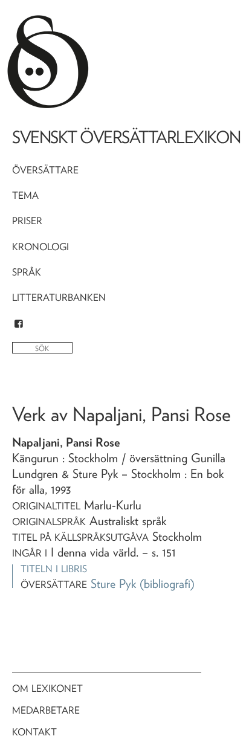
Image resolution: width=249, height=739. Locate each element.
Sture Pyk (113, 583)
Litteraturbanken (59, 297)
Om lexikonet (47, 688)
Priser (27, 221)
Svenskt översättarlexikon (126, 137)
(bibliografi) (167, 583)
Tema (25, 195)
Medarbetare (46, 710)
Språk (26, 272)
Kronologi (40, 247)
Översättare (45, 170)
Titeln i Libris (54, 569)
